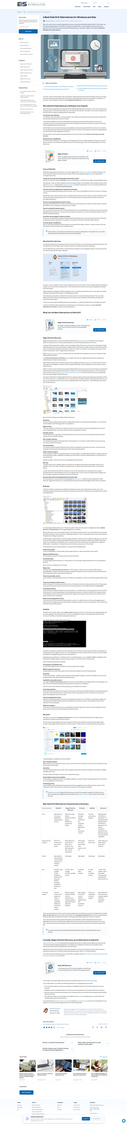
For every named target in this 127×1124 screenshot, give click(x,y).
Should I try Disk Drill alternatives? (53, 1042)
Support (106, 6)
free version (55, 792)
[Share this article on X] (97, 1027)
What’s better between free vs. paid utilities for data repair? (89, 1043)
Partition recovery (68, 185)
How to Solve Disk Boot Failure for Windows (28, 92)
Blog (99, 6)
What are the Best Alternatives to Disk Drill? (57, 89)
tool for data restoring (82, 1001)
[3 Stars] (49, 1027)
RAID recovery (50, 185)
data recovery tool (77, 479)
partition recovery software (62, 1001)
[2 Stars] (46, 1027)
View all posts (103, 1057)
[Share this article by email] (106, 1027)
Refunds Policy (77, 1109)
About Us (59, 1105)
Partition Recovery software (54, 353)
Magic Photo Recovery (25, 78)
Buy (94, 6)
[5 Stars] (54, 1027)
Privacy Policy (77, 1107)
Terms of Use (77, 1105)
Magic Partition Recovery (50, 943)
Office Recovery (53, 956)
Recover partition (24, 42)
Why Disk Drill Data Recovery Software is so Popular (59, 86)
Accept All (85, 1118)
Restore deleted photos (25, 48)
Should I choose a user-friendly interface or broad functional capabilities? (56, 1049)
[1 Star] (44, 1027)
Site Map (59, 1109)
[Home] (31, 4)
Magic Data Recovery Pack (26, 70)
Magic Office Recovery (25, 81)
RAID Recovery (98, 954)
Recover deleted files (25, 51)
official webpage (92, 980)
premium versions (83, 794)
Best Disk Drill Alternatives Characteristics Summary (92, 86)
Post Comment (26, 1092)
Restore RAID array (24, 45)
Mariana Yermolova (49, 21)
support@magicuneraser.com (97, 1105)
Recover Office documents (26, 54)
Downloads (86, 6)
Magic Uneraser (24, 76)
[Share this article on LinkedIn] (101, 1027)
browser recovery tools (73, 372)
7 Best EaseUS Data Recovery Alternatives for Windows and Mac (28, 100)
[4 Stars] (51, 1027)
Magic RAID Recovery (25, 67)
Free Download (100, 161)
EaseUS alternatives (83, 341)
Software (78, 6)
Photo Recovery (88, 954)
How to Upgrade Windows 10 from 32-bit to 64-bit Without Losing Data (28, 105)
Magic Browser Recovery (26, 73)
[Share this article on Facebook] (93, 1027)
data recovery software (85, 172)
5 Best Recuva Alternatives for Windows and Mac (27, 96)
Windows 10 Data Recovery (26, 109)
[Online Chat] (123, 1121)
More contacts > (94, 1113)
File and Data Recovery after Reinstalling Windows (26, 112)
